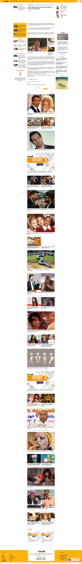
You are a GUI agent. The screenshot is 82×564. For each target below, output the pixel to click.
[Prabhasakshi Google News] (53, 25)
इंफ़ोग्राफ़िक (3, 557)
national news (38, 84)
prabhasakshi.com (44, 555)
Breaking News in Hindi (38, 554)
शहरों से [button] (27, 1)
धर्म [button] (50, 1)
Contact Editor (62, 559)
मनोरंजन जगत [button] (42, 1)
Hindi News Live (50, 554)
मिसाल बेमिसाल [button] (32, 1)
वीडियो (3, 556)
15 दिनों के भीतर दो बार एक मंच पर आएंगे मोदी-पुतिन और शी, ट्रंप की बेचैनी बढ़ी (64, 7)
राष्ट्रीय (11, 1)
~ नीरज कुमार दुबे (62, 9)
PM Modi (29, 84)
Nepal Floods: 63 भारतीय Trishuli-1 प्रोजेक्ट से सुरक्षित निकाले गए (33, 541)
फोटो (3, 555)
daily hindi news (43, 84)
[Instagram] (42, 559)
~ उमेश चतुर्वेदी (62, 12)
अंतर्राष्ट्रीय (13, 1)
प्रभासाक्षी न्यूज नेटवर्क (30, 25)
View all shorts (62, 54)
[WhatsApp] (53, 17)
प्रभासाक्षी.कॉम (31, 553)
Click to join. (37, 81)
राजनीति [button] (47, 1)
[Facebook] (53, 13)
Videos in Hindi (45, 554)
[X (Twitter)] (53, 15)
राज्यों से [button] (23, 1)
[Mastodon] (45, 559)
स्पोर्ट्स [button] (20, 1)
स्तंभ (62, 4)
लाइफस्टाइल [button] (37, 1)
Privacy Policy (12, 558)
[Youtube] (43, 559)
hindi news (33, 84)
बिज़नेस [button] (17, 1)
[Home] (28, 4)
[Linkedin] (40, 559)
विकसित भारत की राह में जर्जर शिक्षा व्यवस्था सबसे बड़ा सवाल (63, 15)
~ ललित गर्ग (61, 17)
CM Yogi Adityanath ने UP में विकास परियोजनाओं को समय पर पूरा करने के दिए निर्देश (47, 541)
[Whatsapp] (34, 79)
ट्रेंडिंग (20, 38)
